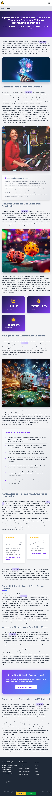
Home (2, 8)
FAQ (36, 771)
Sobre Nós (21, 765)
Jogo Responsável (23, 774)
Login (36, 768)
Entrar (31, 793)
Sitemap (37, 774)
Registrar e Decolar (26, 687)
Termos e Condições (24, 768)
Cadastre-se (21, 793)
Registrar (37, 765)
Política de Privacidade (24, 771)
